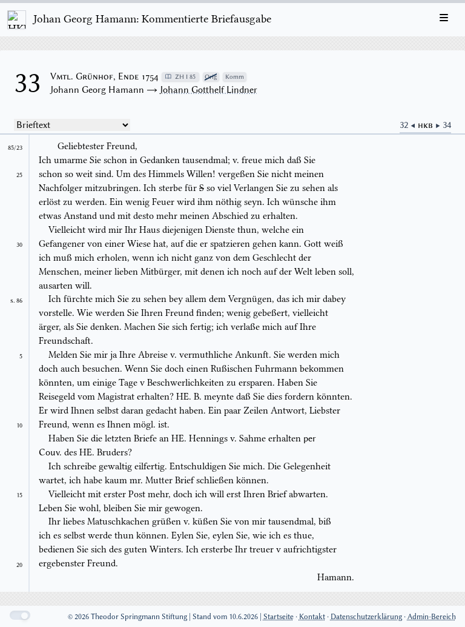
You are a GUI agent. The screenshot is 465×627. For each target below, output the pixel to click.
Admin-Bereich (431, 616)
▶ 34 (443, 124)
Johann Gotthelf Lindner (208, 89)
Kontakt (312, 616)
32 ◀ (409, 124)
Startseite (278, 616)
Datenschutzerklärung (366, 616)
